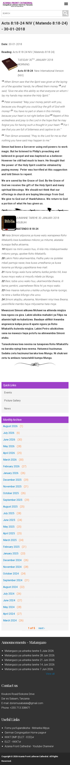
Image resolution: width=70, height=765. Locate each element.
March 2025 (10, 540)
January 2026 (10, 473)
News (7, 408)
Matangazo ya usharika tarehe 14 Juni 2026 (30, 664)
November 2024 (12, 566)
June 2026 (9, 439)
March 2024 (10, 620)
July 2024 (8, 593)
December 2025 (12, 479)
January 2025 (10, 553)
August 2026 (10, 426)
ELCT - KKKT (12, 741)
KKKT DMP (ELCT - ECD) (19, 737)
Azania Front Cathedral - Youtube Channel (29, 746)
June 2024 (9, 600)
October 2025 (11, 493)
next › (42, 628)
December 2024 (12, 560)
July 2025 (8, 513)
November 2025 (12, 486)
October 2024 (11, 573)
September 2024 (12, 580)
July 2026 (8, 432)
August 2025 (10, 506)
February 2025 (11, 546)
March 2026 (10, 459)
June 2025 (9, 520)
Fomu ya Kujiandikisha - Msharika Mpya (27, 728)
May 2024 (8, 607)
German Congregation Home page (25, 732)
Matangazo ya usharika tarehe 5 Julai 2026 (29, 650)
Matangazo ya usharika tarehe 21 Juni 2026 (30, 660)
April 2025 (9, 533)
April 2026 (9, 453)
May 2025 (8, 526)
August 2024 (10, 587)
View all (50, 673)
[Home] (17, 6)
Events (8, 392)
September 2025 (12, 499)
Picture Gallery (12, 400)
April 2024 (9, 613)
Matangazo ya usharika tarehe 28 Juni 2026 (30, 655)
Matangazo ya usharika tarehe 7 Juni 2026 (29, 669)
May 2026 (8, 446)
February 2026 (11, 466)
